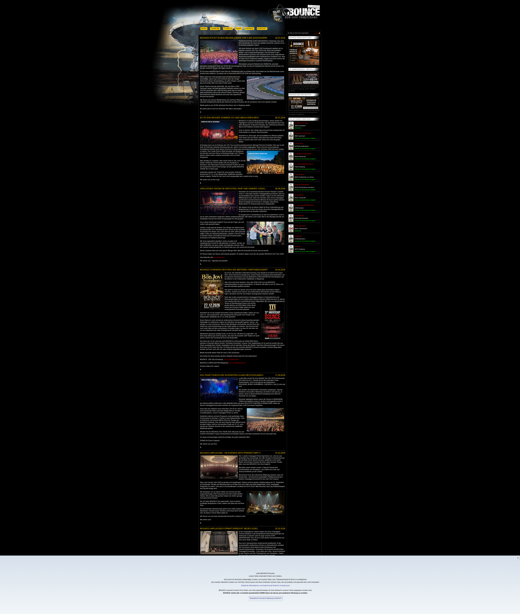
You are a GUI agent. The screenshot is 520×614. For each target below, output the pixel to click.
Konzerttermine (219, 257)
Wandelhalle (299, 215)
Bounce (249, 29)
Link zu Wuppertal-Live (237, 363)
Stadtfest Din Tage (301, 123)
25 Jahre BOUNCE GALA (304, 164)
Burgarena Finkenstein (303, 133)
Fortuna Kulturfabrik (302, 185)
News (204, 29)
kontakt (262, 29)
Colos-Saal (299, 143)
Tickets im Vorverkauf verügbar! (305, 138)
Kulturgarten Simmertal (303, 154)
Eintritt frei (298, 128)
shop (238, 29)
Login (316, 33)
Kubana (297, 246)
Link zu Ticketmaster (230, 359)
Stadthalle (298, 236)
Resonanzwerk (300, 226)
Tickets (228, 29)
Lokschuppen (300, 174)
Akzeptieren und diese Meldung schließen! (265, 598)
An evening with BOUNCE (304, 205)
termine (215, 29)
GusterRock (299, 195)
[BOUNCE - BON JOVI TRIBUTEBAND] (294, 13)
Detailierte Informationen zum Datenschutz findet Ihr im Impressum (265, 586)
